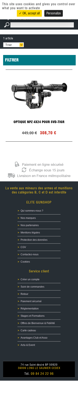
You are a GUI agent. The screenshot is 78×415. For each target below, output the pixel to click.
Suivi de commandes (32, 286)
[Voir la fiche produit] (39, 105)
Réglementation (30, 308)
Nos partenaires (30, 225)
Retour (24, 294)
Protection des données (34, 239)
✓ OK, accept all (29, 13)
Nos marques (28, 218)
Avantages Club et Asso (34, 337)
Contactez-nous (29, 254)
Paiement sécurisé (31, 301)
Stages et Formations (33, 315)
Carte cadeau (28, 330)
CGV (23, 247)
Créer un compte (30, 279)
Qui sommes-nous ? (32, 210)
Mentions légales (30, 232)
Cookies (25, 261)
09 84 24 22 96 (42, 374)
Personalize (53, 13)
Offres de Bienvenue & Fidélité (38, 323)
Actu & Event (28, 345)
